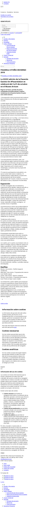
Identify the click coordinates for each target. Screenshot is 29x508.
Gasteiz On (7, 2)
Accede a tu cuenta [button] (6, 15)
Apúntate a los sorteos (7, 16)
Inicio (5, 463)
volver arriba (4, 303)
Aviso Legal (7, 465)
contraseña (18, 33)
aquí (15, 327)
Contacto (6, 3)
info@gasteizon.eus (6, 459)
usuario (12, 33)
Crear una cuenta (5, 34)
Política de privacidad (9, 467)
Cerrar (2, 453)
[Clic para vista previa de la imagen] (11, 76)
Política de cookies (9, 468)
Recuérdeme (7, 28)
